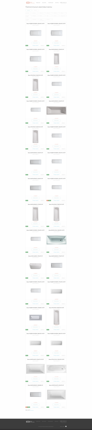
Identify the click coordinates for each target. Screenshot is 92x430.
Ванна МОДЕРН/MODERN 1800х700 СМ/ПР (35, 333)
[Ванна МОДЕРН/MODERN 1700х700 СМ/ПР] (35, 239)
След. (31, 410)
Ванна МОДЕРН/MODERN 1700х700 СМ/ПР (35, 230)
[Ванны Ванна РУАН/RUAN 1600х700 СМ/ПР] (35, 136)
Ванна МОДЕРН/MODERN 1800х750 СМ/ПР (56, 333)
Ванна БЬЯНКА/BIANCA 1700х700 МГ (35, 204)
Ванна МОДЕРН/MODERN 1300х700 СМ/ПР (56, 23)
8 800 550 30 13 (63, 421)
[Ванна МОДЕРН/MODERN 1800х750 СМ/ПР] (56, 343)
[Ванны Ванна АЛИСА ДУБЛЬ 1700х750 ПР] (35, 265)
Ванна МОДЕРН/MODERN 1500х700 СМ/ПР (56, 75)
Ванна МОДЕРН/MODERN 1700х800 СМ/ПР (35, 307)
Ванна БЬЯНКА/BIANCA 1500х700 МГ (56, 49)
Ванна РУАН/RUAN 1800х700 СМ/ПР (56, 307)
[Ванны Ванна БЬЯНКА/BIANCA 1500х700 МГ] (56, 58)
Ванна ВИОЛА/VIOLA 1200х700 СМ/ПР (56, 230)
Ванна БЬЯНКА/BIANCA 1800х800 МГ (35, 385)
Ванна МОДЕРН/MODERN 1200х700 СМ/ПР (35, 23)
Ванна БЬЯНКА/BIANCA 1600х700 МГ (56, 101)
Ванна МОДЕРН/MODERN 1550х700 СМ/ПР (35, 101)
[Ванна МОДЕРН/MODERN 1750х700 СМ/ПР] (56, 291)
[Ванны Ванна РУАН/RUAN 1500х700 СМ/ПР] (35, 84)
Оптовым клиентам (35, 45)
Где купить (35, 68)
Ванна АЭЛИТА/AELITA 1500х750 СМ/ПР (35, 359)
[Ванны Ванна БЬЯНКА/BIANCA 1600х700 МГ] (56, 110)
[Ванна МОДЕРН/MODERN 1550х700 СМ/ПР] (35, 110)
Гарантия (48, 19)
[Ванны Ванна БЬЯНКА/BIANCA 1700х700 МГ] (35, 213)
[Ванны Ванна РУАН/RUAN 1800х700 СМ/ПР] (56, 317)
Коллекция (34, 19)
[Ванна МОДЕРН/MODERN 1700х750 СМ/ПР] (35, 291)
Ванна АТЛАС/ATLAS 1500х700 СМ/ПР (56, 359)
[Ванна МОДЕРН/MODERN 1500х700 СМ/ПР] (56, 84)
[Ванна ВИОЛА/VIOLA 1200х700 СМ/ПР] (56, 239)
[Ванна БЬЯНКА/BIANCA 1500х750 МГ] (35, 162)
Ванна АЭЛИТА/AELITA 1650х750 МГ (56, 385)
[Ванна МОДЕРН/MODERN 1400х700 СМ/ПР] (35, 58)
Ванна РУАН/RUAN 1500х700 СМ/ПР (35, 75)
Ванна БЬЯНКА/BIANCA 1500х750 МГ (35, 152)
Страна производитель (42, 19)
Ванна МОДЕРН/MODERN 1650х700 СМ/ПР (56, 178)
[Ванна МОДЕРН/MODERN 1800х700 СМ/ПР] (35, 343)
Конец (32, 410)
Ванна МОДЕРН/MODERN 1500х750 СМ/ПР (56, 152)
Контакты (57, 2)
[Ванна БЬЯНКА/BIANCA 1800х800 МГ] (35, 394)
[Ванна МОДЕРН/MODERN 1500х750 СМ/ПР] (56, 162)
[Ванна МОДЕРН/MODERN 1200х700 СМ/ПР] (35, 33)
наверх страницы (62, 426)
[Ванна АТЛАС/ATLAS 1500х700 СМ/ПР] (56, 368)
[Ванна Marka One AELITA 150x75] (35, 368)
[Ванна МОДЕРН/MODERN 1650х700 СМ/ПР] (56, 188)
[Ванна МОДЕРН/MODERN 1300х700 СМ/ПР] (56, 33)
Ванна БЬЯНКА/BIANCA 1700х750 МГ (56, 256)
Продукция (38, 2)
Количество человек (27, 19)
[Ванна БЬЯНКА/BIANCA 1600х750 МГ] (35, 188)
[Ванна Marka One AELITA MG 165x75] (56, 394)
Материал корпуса (27, 16)
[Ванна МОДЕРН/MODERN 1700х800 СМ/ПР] (35, 317)
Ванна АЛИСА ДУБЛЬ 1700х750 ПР (35, 256)
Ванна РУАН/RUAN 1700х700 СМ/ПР (56, 204)
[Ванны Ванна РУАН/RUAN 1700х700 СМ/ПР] (56, 213)
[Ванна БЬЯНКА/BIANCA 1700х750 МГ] (56, 265)
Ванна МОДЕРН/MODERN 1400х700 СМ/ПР (35, 49)
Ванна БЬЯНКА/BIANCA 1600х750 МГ (35, 178)
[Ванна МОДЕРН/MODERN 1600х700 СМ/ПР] (56, 136)
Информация (50, 421)
